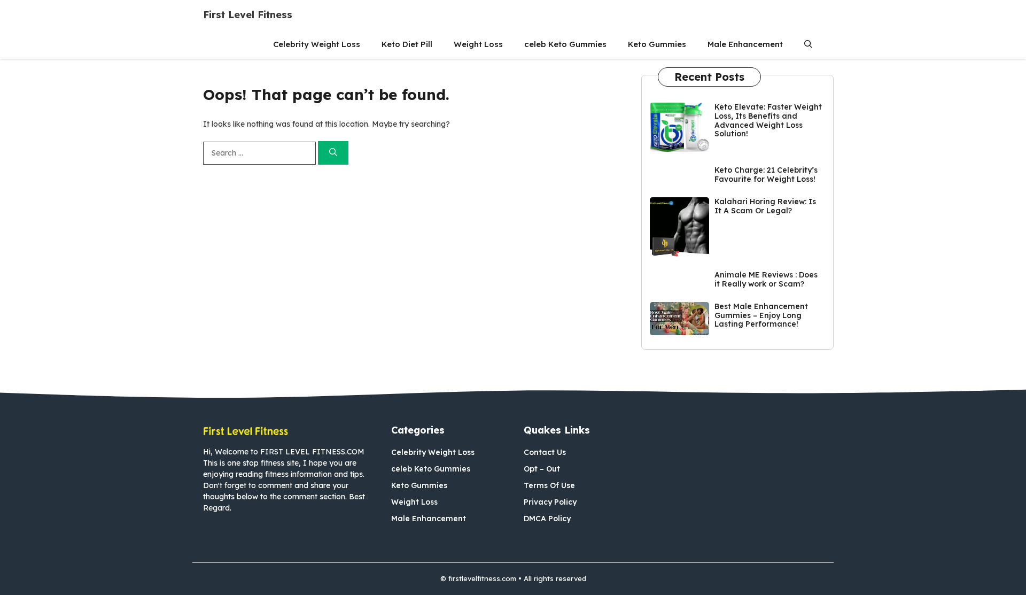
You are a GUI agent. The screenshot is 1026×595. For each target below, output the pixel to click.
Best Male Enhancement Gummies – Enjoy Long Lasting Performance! (761, 315)
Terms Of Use (549, 485)
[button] (808, 44)
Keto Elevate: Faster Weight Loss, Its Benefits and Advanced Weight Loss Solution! (768, 120)
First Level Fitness (247, 15)
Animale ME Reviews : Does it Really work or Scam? (766, 279)
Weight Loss (478, 44)
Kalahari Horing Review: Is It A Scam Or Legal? (765, 206)
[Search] (333, 153)
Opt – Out (542, 469)
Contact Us (545, 452)
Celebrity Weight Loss (316, 44)
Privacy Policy (550, 502)
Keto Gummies (657, 44)
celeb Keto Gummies (565, 44)
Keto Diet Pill (407, 44)
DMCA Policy (547, 518)
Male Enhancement (745, 44)
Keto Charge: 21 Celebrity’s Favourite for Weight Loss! (766, 174)
